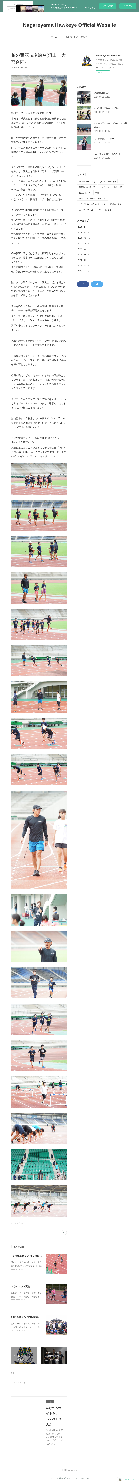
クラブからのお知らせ (92, 204)
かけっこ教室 (108, 181)
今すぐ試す (107, 5)
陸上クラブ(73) (17, 1223)
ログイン (127, 6)
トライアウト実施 (20, 1286)
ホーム (54, 36)
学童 (99, 192)
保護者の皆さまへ (102, 92)
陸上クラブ (86, 209)
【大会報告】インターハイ (106, 138)
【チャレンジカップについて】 (108, 153)
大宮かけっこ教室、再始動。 (107, 107)
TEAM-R (85, 192)
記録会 (115, 204)
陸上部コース (87, 181)
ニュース (105, 209)
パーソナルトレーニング (92, 198)
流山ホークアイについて (77, 36)
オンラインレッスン (111, 186)
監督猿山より (87, 186)
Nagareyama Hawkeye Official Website (69, 25)
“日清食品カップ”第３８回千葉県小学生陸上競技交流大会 (42, 1255)
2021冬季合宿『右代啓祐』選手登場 (30, 1317)
